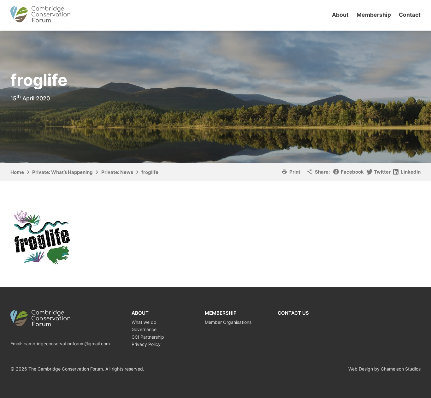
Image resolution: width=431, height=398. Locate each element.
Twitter (382, 172)
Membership (374, 14)
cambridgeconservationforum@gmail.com (67, 343)
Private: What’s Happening (62, 172)
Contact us (293, 313)
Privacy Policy (146, 344)
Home (17, 172)
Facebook (352, 172)
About (340, 14)
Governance (144, 329)
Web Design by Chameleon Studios (384, 368)
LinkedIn (411, 172)
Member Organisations (228, 322)
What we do (144, 322)
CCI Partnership (148, 337)
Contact (410, 14)
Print (294, 172)
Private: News (117, 172)
